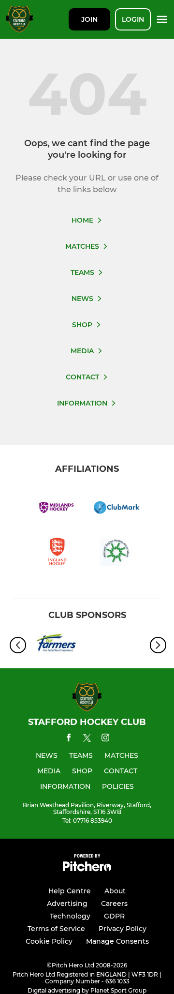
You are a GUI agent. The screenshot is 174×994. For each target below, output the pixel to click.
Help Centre (69, 891)
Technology (70, 916)
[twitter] (87, 739)
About (115, 891)
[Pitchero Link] (87, 869)
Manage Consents (117, 941)
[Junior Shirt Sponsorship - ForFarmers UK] (57, 645)
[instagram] (105, 739)
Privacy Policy (122, 928)
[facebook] (68, 739)
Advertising (67, 903)
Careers (114, 903)
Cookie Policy (49, 941)
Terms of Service (56, 928)
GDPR (114, 916)
